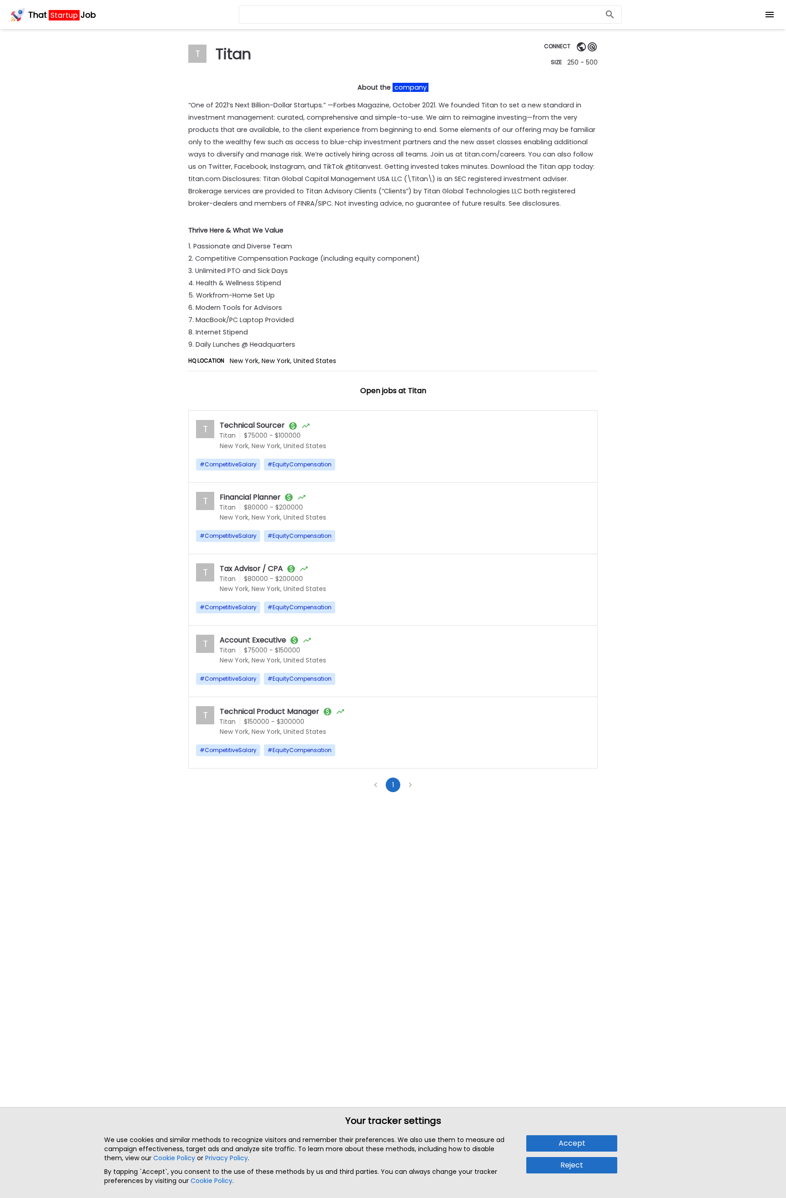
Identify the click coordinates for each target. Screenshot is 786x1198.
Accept (572, 1143)
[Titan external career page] (592, 46)
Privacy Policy (226, 1158)
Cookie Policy (174, 1158)
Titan (227, 435)
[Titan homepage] (581, 46)
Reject (571, 1165)
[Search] (610, 15)
